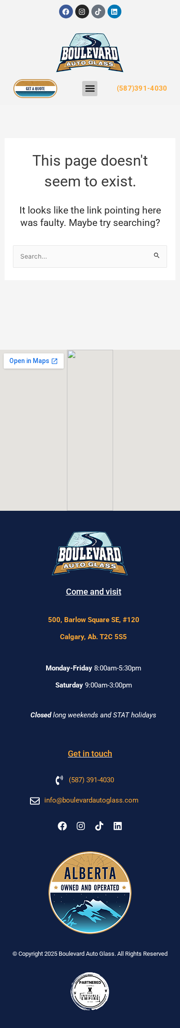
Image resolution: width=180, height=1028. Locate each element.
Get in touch (90, 753)
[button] (89, 88)
